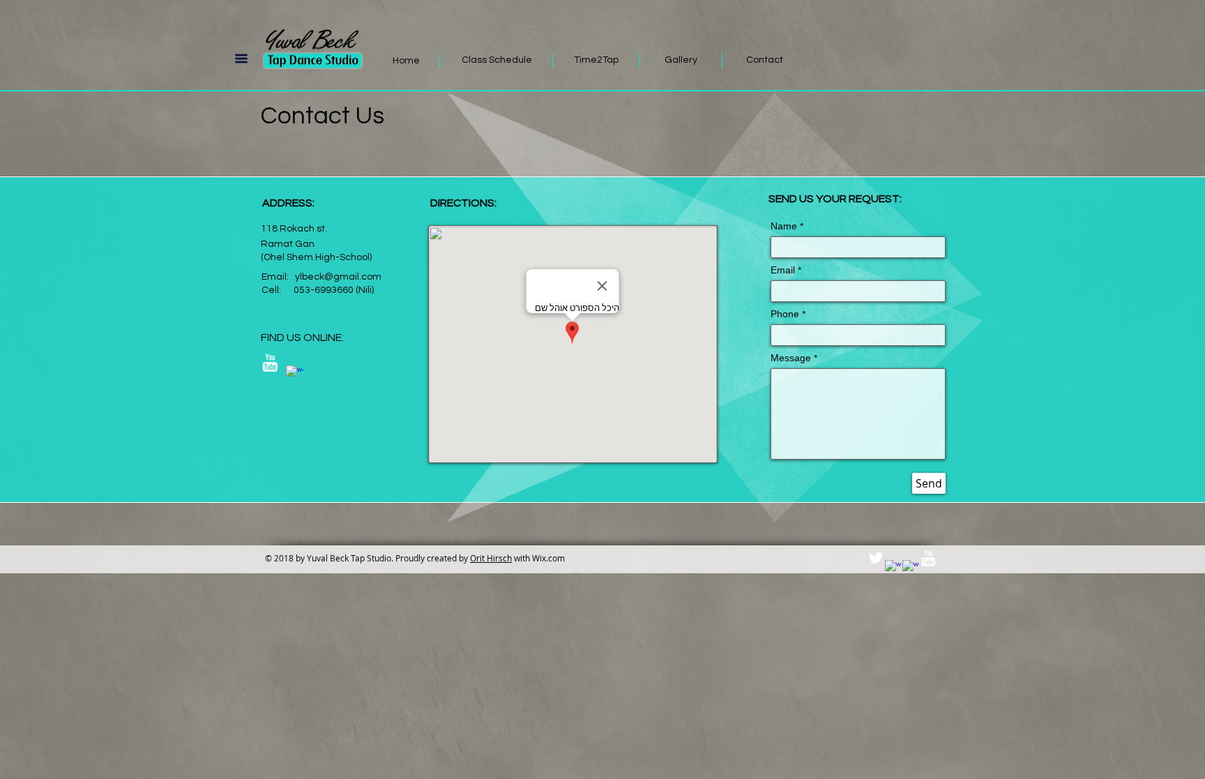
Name (784, 228)
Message (791, 360)
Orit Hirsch (491, 558)
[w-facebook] (295, 374)
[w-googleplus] (910, 568)
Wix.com (548, 558)
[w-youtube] (270, 363)
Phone (785, 316)
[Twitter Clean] (875, 558)
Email (783, 272)
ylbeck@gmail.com (338, 277)
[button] (241, 59)
